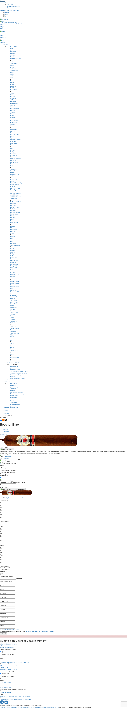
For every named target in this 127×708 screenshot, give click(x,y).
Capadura (13, 101)
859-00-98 (5, 687)
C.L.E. (12, 93)
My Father (13, 233)
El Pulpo (12, 152)
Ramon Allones (14, 283)
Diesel (12, 136)
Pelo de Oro (13, 257)
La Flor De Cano (14, 207)
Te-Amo (12, 314)
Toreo (12, 316)
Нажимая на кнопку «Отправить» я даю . (27, 631)
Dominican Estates (15, 140)
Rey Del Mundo (14, 286)
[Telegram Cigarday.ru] (2, 704)
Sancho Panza (14, 302)
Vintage (12, 337)
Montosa (12, 231)
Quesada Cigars (14, 274)
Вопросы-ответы (27, 699)
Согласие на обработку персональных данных (46, 707)
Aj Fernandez (14, 62)
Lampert (12, 219)
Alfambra (12, 65)
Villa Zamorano (14, 333)
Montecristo (13, 229)
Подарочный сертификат (10, 407)
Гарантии (9, 8)
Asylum (12, 74)
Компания (10, 4)
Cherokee (13, 114)
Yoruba (12, 343)
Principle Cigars (14, 266)
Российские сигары (15, 58)
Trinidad (12, 323)
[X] (6, 420)
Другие (12, 354)
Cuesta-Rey (13, 122)
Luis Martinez (14, 222)
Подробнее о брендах (13, 362)
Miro (11, 228)
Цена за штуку (6, 652)
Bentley (12, 82)
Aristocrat (13, 69)
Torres (12, 318)
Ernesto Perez (14, 155)
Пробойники (13, 397)
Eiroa (11, 148)
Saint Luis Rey (14, 297)
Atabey (12, 76)
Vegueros (13, 330)
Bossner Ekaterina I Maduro (7, 647)
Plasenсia (13, 262)
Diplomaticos (13, 138)
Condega (12, 117)
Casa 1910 (13, 105)
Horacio (12, 186)
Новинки (12, 376)
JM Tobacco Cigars (15, 193)
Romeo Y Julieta (14, 292)
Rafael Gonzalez (14, 281)
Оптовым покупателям (13, 6)
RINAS (12, 288)
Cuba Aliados (14, 120)
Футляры (12, 400)
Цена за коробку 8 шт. (8, 676)
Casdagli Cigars (14, 108)
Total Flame (13, 321)
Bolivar (12, 84)
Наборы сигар (14, 366)
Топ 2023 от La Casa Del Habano (19, 371)
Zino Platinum (14, 350)
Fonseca (12, 164)
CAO (11, 100)
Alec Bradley (13, 63)
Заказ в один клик (20, 489)
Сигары (5, 44)
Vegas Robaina (14, 328)
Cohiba (12, 115)
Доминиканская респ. (16, 50)
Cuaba (12, 119)
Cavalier (12, 110)
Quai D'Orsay (14, 273)
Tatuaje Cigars (14, 312)
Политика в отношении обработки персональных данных (16, 707)
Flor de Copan (14, 160)
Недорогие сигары (15, 369)
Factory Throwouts (15, 159)
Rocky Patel (13, 290)
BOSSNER (13, 86)
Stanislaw (13, 309)
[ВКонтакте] (1, 420)
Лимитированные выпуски (17, 378)
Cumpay (12, 124)
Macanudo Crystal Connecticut (8, 669)
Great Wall (13, 171)
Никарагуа (13, 55)
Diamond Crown (14, 134)
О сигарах (3, 699)
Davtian (12, 133)
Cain (11, 95)
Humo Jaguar (14, 190)
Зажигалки (13, 388)
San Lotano (13, 300)
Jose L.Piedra (14, 195)
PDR (11, 255)
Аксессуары (6, 381)
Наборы (12, 390)
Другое (12, 406)
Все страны (13, 46)
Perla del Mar (14, 260)
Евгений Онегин (14, 357)
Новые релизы (18, 699)
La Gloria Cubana (15, 212)
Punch (12, 269)
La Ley (12, 216)
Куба (11, 48)
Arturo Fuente (14, 70)
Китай (12, 57)
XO (11, 340)
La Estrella (13, 205)
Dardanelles (13, 129)
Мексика (12, 53)
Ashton (12, 72)
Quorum (12, 278)
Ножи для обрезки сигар (17, 394)
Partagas (12, 254)
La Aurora (13, 203)
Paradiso (12, 250)
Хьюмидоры (13, 402)
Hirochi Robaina (14, 184)
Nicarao (12, 236)
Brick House (13, 88)
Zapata (12, 347)
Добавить (3, 633)
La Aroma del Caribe (16, 202)
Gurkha (12, 176)
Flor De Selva (14, 162)
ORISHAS (13, 243)
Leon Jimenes (14, 221)
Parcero (12, 252)
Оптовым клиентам (5, 696)
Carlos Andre (14, 103)
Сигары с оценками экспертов (18, 373)
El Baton (12, 150)
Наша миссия (15, 696)
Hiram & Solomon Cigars (17, 183)
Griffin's (12, 172)
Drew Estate (13, 145)
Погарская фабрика (16, 361)
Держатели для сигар (16, 387)
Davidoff (12, 131)
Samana (12, 299)
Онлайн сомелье (12, 380)
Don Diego (13, 141)
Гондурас (13, 51)
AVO (11, 77)
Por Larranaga (14, 264)
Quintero (12, 276)
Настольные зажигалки (16, 392)
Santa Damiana (14, 304)
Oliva (11, 241)
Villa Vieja (13, 331)
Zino (11, 349)
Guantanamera (14, 174)
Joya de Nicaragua (15, 197)
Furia (11, 165)
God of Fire (13, 169)
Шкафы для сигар (15, 404)
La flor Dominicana (15, 209)
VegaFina (13, 326)
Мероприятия (10, 699)
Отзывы (28, 696)
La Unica (12, 217)
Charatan (12, 112)
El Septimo (13, 153)
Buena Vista (13, 89)
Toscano (12, 319)
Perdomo (12, 259)
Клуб (17, 10)
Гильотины (13, 385)
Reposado (13, 285)
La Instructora (14, 214)
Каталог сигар (8, 10)
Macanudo (13, 226)
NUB (11, 238)
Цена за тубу (5, 673)
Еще (4, 2)
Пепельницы (14, 395)
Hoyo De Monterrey (15, 188)
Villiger (12, 335)
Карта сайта (22, 696)
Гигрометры (13, 383)
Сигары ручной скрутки (16, 375)
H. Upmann (13, 179)
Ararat (12, 67)
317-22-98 (5, 23)
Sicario (12, 305)
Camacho (13, 98)
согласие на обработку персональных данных (40, 631)
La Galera (13, 210)
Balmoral (12, 81)
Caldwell (12, 96)
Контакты (2, 1)
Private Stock (14, 267)
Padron (12, 248)
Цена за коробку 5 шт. (8, 654)
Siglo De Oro (13, 307)
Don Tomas (13, 143)
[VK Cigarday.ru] (6, 704)
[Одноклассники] (3, 420)
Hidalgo (12, 181)
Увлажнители (14, 399)
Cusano (12, 126)
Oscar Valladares (15, 245)
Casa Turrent (14, 107)
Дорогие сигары (14, 368)
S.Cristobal (13, 295)
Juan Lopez (13, 198)
